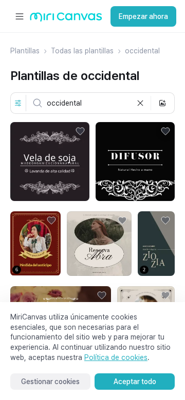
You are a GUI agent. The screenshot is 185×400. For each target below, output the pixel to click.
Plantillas (25, 51)
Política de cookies (115, 357)
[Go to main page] (66, 19)
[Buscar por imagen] (162, 103)
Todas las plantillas (82, 51)
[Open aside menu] (19, 16)
